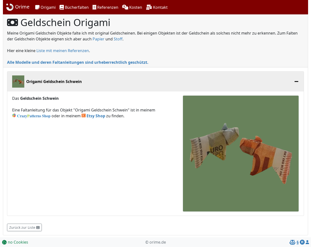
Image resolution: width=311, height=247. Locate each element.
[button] (45, 7)
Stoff (118, 39)
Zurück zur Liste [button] (22, 227)
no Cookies (17, 242)
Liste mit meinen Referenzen (62, 50)
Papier (98, 39)
